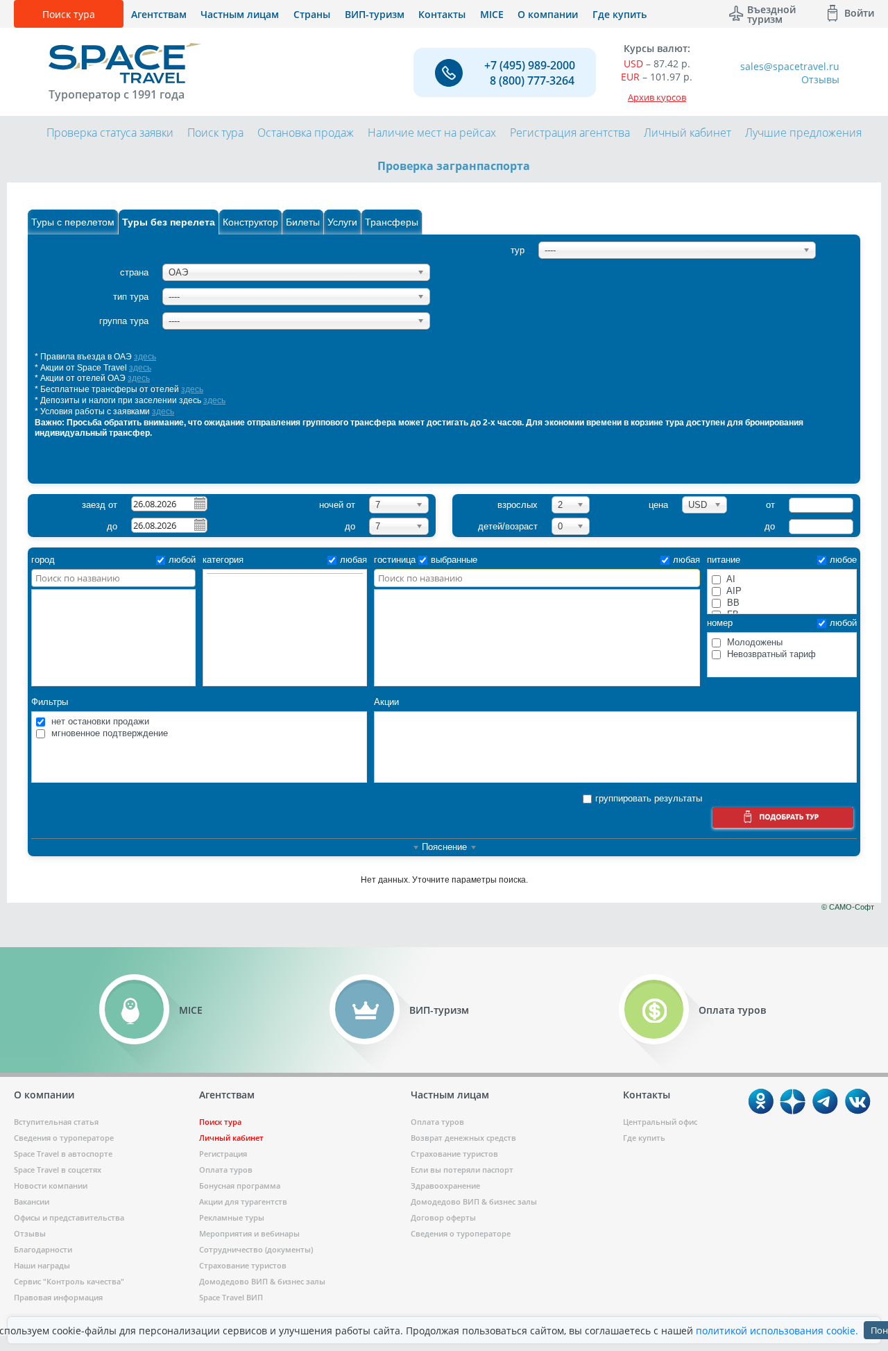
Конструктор (250, 222)
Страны (311, 14)
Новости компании (50, 1185)
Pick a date (199, 503)
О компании (548, 14)
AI (729, 579)
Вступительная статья (56, 1121)
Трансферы (391, 222)
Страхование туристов (243, 1265)
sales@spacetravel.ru (789, 66)
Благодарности (43, 1249)
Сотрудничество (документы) (256, 1249)
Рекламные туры (231, 1217)
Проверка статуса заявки (109, 132)
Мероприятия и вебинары (249, 1233)
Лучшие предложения (803, 132)
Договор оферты (443, 1217)
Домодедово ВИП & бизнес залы (262, 1281)
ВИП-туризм (374, 14)
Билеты (303, 222)
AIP (733, 591)
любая (353, 559)
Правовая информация (58, 1297)
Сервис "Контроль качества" (69, 1281)
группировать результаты (648, 798)
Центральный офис (660, 1121)
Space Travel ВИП (231, 1297)
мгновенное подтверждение (108, 733)
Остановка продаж (305, 132)
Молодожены (753, 642)
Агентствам (159, 14)
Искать (783, 819)
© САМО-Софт (847, 907)
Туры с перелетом (72, 222)
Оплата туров (226, 1169)
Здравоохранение (445, 1185)
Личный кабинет (687, 132)
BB (732, 602)
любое (843, 559)
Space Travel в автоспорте (63, 1153)
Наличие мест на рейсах (432, 132)
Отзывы (820, 79)
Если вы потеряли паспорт (462, 1169)
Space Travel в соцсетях (57, 1169)
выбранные (454, 559)
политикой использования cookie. (777, 1330)
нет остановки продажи (99, 721)
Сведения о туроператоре (64, 1137)
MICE (492, 14)
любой (182, 559)
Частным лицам (239, 14)
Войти (859, 12)
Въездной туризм (771, 13)
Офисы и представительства (69, 1217)
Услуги (342, 222)
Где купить (619, 14)
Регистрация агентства (570, 132)
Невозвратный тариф (770, 654)
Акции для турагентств (243, 1201)
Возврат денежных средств (463, 1137)
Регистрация (223, 1153)
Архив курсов (657, 97)
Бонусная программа (239, 1185)
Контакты (442, 14)
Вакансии (31, 1201)
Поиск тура (68, 14)
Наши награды (42, 1265)
